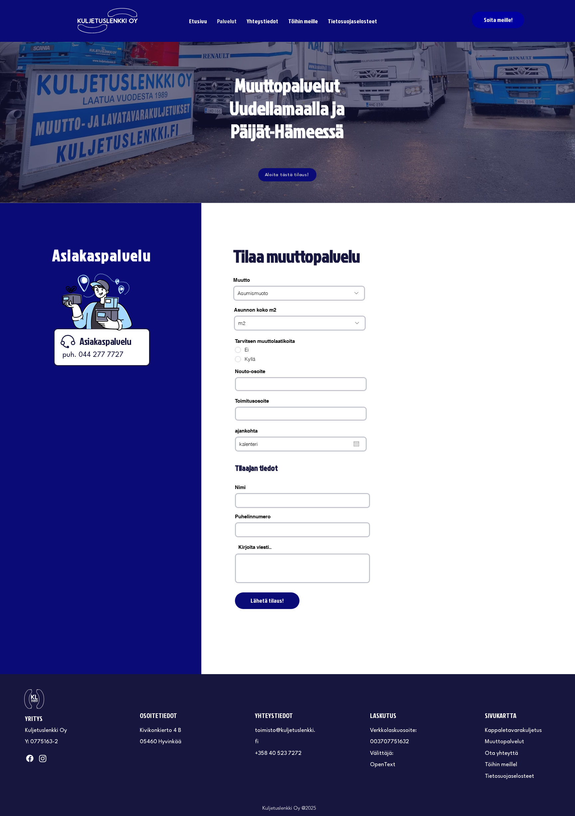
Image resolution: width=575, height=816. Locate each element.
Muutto (241, 279)
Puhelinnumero (253, 516)
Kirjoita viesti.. (255, 547)
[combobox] (301, 384)
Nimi (240, 487)
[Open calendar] (356, 444)
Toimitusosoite (252, 400)
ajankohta (246, 430)
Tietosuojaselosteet (509, 776)
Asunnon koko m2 (255, 309)
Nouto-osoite (250, 371)
